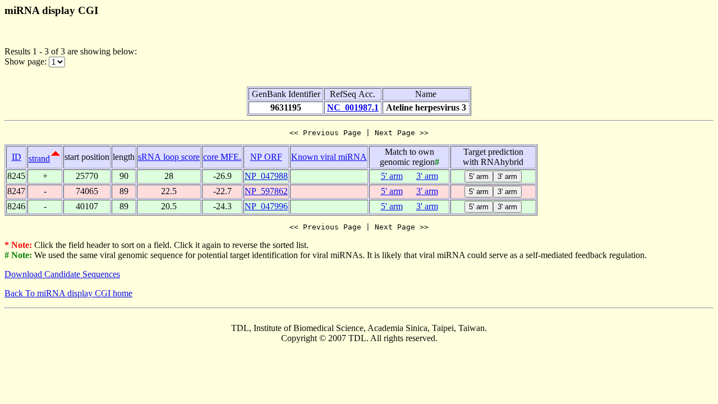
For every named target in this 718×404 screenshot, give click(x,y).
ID (16, 157)
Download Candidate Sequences (62, 274)
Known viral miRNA (329, 157)
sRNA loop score (169, 157)
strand (39, 158)
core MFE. (222, 157)
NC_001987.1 (353, 107)
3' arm (427, 176)
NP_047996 (266, 206)
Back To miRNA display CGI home (68, 293)
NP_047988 (266, 176)
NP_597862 (266, 191)
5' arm (392, 176)
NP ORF (266, 157)
